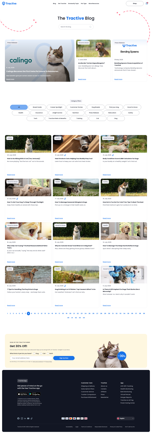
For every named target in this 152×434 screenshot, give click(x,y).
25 (89, 313)
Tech (35, 118)
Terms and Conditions (37, 361)
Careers (104, 389)
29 (105, 313)
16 (56, 313)
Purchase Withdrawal (88, 397)
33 (120, 313)
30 (109, 313)
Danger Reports (126, 397)
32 (116, 313)
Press (103, 394)
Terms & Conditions (86, 426)
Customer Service (87, 392)
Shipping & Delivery (88, 386)
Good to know (132, 107)
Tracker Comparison (88, 394)
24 (85, 313)
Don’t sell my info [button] (130, 426)
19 (66, 313)
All (19, 107)
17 (59, 313)
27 (97, 313)
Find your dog (114, 107)
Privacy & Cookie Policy (116, 426)
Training (79, 118)
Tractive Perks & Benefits (57, 118)
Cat (97, 118)
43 (80, 318)
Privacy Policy (49, 361)
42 (76, 318)
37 (136, 313)
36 (132, 313)
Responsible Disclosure (101, 426)
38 (140, 313)
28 (101, 313)
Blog (54, 3)
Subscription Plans (87, 389)
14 (48, 313)
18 (63, 313)
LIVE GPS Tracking (127, 386)
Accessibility (69, 426)
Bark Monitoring (126, 392)
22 (78, 313)
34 (124, 313)
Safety (130, 113)
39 (144, 313)
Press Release (94, 113)
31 (113, 313)
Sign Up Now (63, 358)
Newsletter (104, 397)
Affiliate (103, 392)
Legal (76, 426)
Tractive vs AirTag (127, 400)
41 (72, 318)
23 (82, 313)
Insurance (39, 113)
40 (68, 318)
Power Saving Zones (128, 403)
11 (38, 313)
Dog (115, 118)
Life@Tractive (57, 113)
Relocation (112, 113)
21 (74, 313)
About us (104, 386)
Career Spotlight (56, 107)
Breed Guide (37, 107)
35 (128, 313)
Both (51, 353)
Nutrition (76, 113)
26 (93, 313)
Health (20, 113)
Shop (135, 3)
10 (35, 313)
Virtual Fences (126, 394)
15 (52, 313)
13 (45, 313)
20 (70, 313)
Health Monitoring (127, 389)
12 (41, 313)
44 (84, 318)
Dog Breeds (96, 107)
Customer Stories (76, 107)
